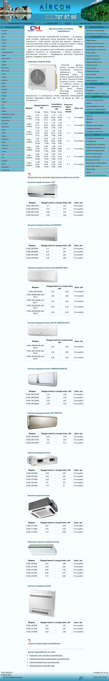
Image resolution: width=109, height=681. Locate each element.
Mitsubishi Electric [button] (8, 114)
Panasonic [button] (5, 139)
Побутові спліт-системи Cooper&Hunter (46, 655)
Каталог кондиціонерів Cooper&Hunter (44, 643)
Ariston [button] (4, 34)
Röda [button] (3, 142)
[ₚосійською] (80, 27)
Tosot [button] (3, 164)
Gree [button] (3, 83)
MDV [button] (3, 108)
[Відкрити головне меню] (4, 17)
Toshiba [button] (4, 161)
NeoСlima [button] (5, 127)
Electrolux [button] (5, 68)
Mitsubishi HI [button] (6, 117)
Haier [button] (4, 86)
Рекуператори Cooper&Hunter (42, 666)
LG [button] (3, 105)
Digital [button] (4, 65)
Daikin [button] (4, 55)
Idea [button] (3, 99)
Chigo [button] (4, 46)
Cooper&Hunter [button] (7, 52)
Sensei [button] (4, 151)
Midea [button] (4, 111)
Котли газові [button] (90, 53)
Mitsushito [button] (5, 120)
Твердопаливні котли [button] (94, 62)
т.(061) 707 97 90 (99, 677)
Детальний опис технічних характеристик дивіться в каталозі (53, 177)
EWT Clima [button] (5, 71)
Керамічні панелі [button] (92, 56)
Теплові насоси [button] (91, 65)
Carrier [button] (4, 43)
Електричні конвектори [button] (94, 77)
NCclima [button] (5, 124)
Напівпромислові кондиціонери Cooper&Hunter (50, 659)
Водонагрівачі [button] (91, 40)
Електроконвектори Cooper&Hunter (45, 662)
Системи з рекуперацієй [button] (95, 31)
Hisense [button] (4, 89)
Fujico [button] (4, 74)
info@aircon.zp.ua (100, 672)
